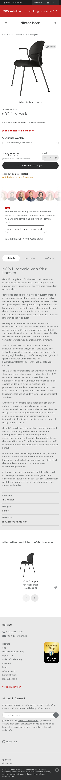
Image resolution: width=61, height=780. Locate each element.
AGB (4, 648)
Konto (39, 3)
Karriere (6, 667)
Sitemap (6, 644)
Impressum (7, 656)
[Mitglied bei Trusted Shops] (51, 653)
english (8, 760)
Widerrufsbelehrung (12, 659)
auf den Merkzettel (18, 174)
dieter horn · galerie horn (31, 23)
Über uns (6, 663)
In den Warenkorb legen (30, 165)
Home (5, 34)
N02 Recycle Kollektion (15, 522)
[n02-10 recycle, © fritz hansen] (30, 576)
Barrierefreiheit (9, 675)
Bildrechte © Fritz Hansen (30, 102)
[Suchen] (55, 23)
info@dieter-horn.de (17, 636)
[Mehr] (56, 158)
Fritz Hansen (16, 34)
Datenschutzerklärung (13, 652)
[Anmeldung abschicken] (56, 715)
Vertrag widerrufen (11, 687)
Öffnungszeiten (9, 671)
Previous (26, 598)
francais (8, 764)
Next (34, 598)
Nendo (41, 123)
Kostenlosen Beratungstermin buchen (26, 229)
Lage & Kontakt (9, 679)
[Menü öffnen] (6, 23)
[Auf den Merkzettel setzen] (55, 588)
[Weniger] (45, 158)
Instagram (11, 741)
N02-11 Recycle (31, 34)
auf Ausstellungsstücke (30, 11)
